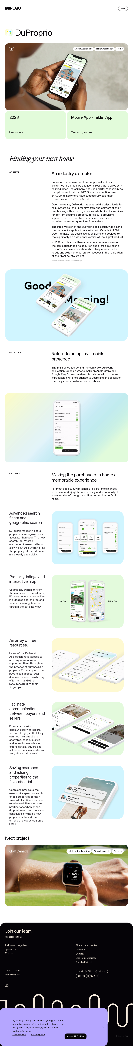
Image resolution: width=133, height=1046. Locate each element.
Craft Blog (80, 954)
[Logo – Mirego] (13, 8)
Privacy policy (122, 1036)
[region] (54, 1027)
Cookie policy (19, 1035)
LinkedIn (80, 971)
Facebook (81, 976)
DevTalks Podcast (84, 962)
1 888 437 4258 (12, 971)
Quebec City (16, 950)
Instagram (102, 971)
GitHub (91, 971)
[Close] (103, 1027)
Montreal (14, 953)
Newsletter (80, 950)
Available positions (13, 937)
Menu (123, 8)
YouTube (94, 976)
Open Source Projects (86, 958)
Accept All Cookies (75, 1036)
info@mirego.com (13, 975)
